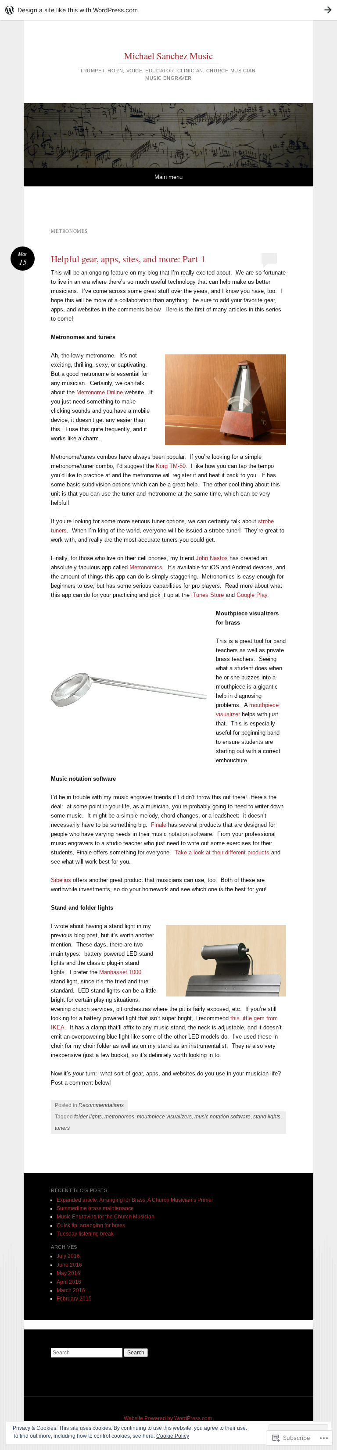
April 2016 (69, 1282)
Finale (158, 824)
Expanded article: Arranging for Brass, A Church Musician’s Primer (135, 1200)
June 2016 (69, 1265)
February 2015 (74, 1299)
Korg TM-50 (171, 466)
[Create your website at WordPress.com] (168, 10)
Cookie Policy (172, 1436)
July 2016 (68, 1256)
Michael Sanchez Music (168, 56)
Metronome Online (99, 392)
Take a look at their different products (222, 852)
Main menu (168, 177)
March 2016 (71, 1290)
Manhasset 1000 (120, 972)
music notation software (222, 1117)
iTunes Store (207, 595)
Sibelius (61, 880)
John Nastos (212, 558)
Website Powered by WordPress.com (168, 1418)
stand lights (266, 1117)
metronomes (119, 1117)
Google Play (252, 595)
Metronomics (145, 567)
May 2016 (68, 1273)
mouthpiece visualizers (164, 1117)
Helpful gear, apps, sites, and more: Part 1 (128, 259)
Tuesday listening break (85, 1234)
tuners (62, 1128)
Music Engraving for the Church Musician (105, 1217)
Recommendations (101, 1105)
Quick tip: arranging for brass (91, 1225)
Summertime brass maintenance (95, 1208)
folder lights (88, 1117)
